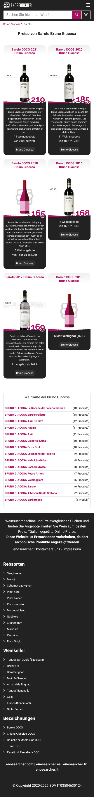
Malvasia (12, 629)
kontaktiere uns (48, 549)
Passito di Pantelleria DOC (23, 752)
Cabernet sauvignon (19, 586)
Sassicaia (37, 660)
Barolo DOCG (15, 728)
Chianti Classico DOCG (21, 734)
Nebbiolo (12, 617)
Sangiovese (14, 573)
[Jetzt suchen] (76, 15)
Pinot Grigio (14, 641)
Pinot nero (13, 592)
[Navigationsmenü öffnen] (88, 5)
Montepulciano (16, 610)
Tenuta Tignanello (18, 691)
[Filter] (86, 15)
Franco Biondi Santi (19, 703)
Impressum (72, 549)
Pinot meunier (15, 604)
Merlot (11, 579)
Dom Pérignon (15, 672)
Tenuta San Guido (18, 660)
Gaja (10, 697)
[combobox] (37, 15)
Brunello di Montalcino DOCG (24, 740)
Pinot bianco (14, 598)
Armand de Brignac (18, 685)
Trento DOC (14, 746)
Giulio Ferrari (15, 709)
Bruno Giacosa (12, 24)
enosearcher (23, 549)
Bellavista (13, 666)
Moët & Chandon (17, 678)
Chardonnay (14, 623)
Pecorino (12, 635)
